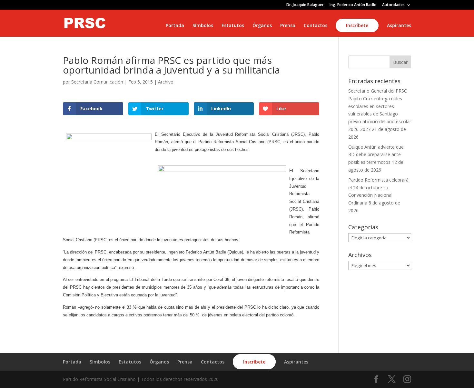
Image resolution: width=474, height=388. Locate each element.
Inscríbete (357, 25)
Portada (175, 25)
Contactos (315, 25)
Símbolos (203, 25)
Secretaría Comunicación (97, 82)
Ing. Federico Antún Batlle (353, 5)
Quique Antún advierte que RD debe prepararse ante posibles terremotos (376, 154)
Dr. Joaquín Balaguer (305, 5)
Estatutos (233, 25)
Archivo (165, 82)
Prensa (287, 25)
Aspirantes (399, 25)
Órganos (262, 25)
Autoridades (393, 5)
